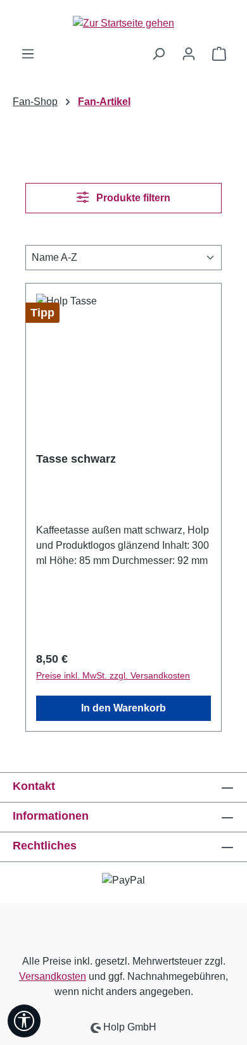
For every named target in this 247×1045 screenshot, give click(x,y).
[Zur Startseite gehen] (123, 23)
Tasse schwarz (76, 459)
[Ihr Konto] (189, 53)
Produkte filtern (132, 197)
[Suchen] (158, 53)
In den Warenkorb (123, 708)
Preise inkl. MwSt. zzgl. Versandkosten (113, 675)
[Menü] (28, 53)
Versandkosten (52, 976)
